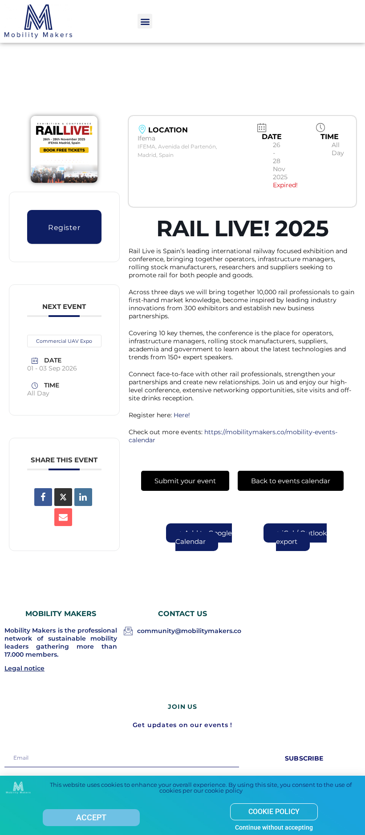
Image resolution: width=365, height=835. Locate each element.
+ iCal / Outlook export (301, 537)
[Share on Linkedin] (83, 497)
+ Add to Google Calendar (203, 537)
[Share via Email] (63, 517)
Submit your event (185, 481)
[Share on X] (63, 497)
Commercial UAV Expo (64, 341)
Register (64, 227)
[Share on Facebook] (43, 497)
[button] (145, 21)
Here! (182, 415)
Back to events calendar (290, 481)
